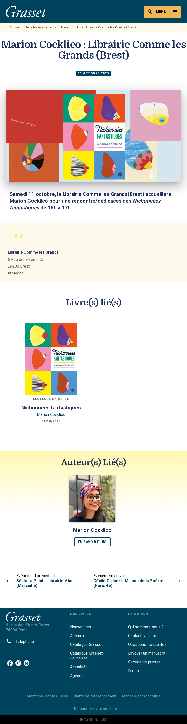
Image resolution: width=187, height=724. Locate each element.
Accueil (15, 27)
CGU (65, 696)
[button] (92, 510)
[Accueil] (26, 11)
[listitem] (10, 663)
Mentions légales (42, 696)
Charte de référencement (94, 696)
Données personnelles (140, 696)
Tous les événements (41, 27)
